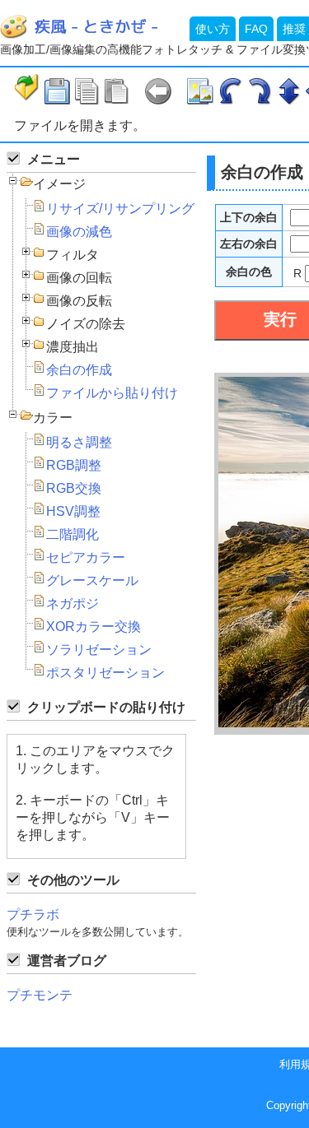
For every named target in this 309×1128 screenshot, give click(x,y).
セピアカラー (85, 557)
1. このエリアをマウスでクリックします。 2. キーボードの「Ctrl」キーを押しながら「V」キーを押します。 (95, 793)
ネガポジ (72, 603)
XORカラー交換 (93, 627)
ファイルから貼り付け (112, 393)
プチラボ (33, 914)
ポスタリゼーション (105, 673)
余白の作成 (79, 370)
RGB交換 (73, 488)
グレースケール (92, 580)
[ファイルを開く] (27, 89)
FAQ (256, 28)
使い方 (212, 28)
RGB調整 (73, 465)
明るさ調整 (79, 442)
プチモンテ (40, 995)
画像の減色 (79, 232)
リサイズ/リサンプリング (120, 209)
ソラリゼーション (99, 650)
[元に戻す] (158, 91)
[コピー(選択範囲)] (86, 91)
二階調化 (72, 534)
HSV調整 (73, 511)
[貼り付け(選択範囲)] (116, 91)
